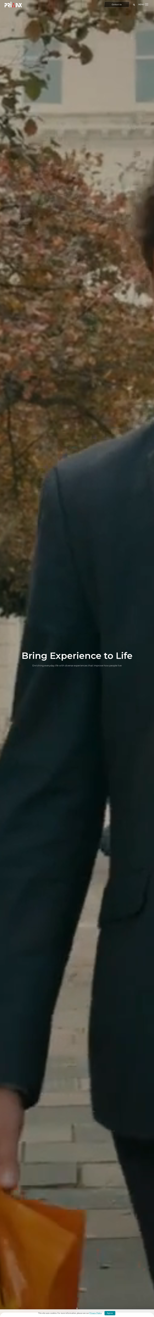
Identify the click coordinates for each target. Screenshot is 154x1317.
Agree (110, 1313)
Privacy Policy (95, 1313)
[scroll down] (77, 1308)
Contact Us (117, 4)
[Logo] (13, 4)
